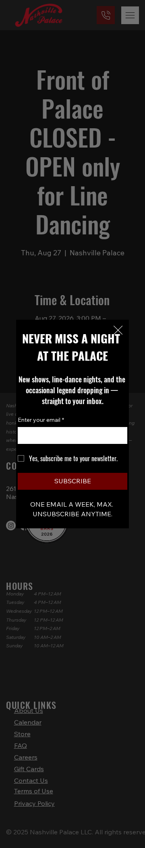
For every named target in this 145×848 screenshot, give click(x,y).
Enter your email (41, 419)
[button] (118, 330)
